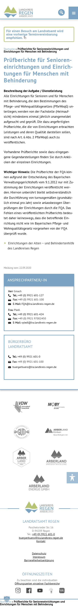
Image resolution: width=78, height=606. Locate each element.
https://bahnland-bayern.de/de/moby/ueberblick (56, 406)
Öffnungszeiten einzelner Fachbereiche (37, 583)
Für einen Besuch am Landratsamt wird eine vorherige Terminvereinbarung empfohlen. (34, 34)
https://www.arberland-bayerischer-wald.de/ (21, 457)
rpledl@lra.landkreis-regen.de (39, 322)
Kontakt (40, 541)
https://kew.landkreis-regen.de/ (56, 457)
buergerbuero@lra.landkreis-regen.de (34, 367)
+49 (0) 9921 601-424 (31, 314)
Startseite (9, 49)
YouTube (40, 590)
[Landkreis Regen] (39, 507)
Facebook (29, 590)
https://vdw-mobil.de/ (21, 406)
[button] (7, 599)
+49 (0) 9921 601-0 (29, 356)
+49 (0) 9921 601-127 (31, 295)
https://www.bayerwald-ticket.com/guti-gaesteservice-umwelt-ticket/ (21, 432)
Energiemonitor (62, 590)
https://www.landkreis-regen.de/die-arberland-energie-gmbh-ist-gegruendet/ (39, 483)
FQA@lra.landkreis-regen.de (38, 304)
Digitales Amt (51, 590)
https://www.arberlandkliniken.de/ (56, 432)
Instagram (18, 590)
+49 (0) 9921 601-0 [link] (43, 534)
